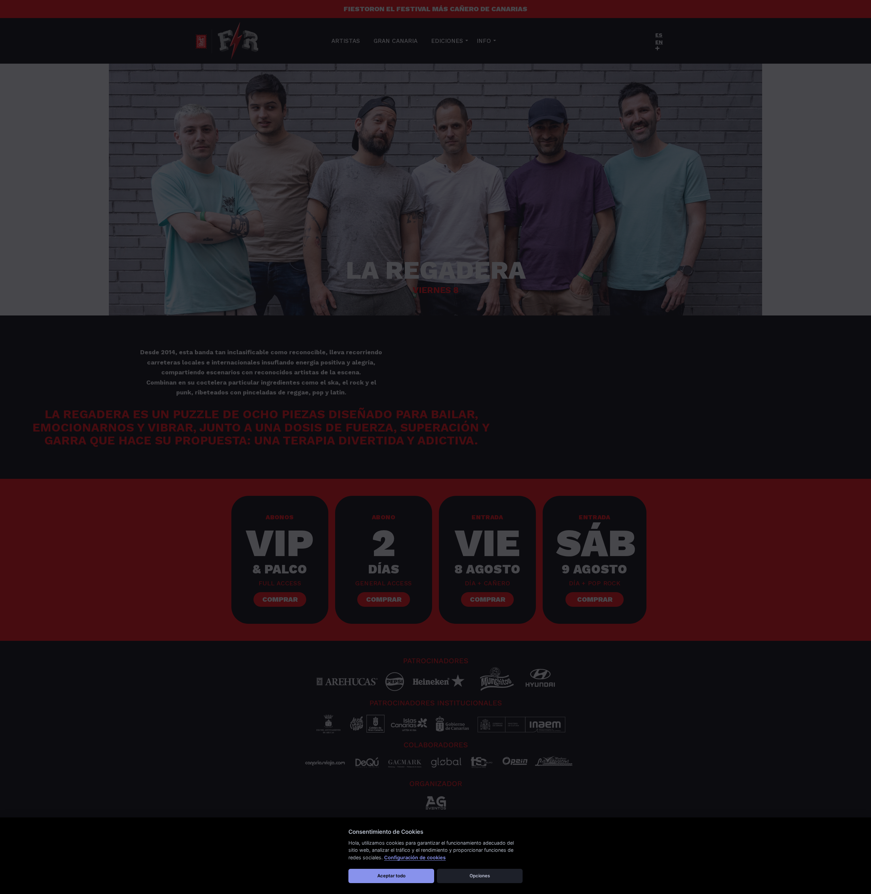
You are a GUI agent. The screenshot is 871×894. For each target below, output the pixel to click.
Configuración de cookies (415, 857)
